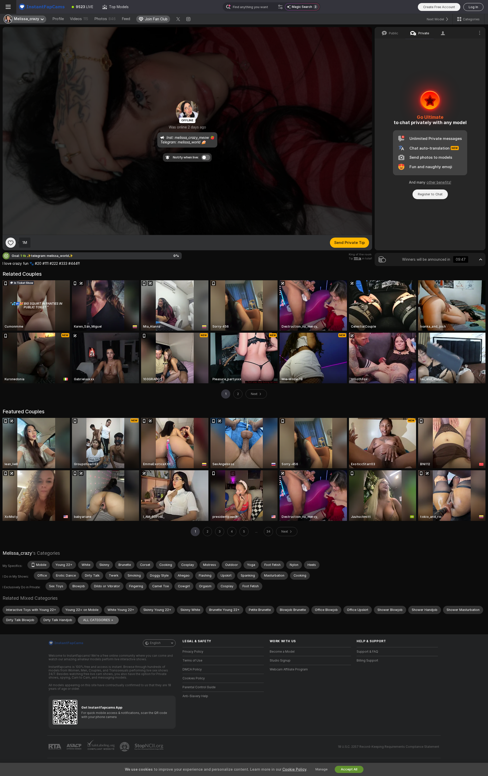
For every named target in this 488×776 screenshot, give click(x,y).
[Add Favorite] (11, 243)
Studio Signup (280, 660)
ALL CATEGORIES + (98, 620)
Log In (473, 7)
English (155, 643)
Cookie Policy (294, 769)
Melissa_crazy (17, 553)
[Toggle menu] (8, 7)
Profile (58, 19)
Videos (79, 19)
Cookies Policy (193, 678)
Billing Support (367, 660)
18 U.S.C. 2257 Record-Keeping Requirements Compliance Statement (388, 747)
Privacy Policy (192, 651)
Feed (126, 19)
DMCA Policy (192, 669)
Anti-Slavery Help (195, 696)
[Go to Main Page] (41, 7)
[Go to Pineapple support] (125, 747)
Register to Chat (430, 194)
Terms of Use (192, 660)
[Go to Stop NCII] (149, 747)
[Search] (280, 6)
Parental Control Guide (199, 687)
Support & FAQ (367, 651)
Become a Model (282, 651)
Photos (105, 19)
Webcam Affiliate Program (289, 669)
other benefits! (438, 182)
